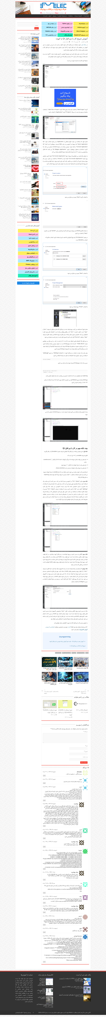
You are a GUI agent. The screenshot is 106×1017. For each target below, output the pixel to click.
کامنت (69, 627)
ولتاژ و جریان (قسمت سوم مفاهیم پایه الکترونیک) (24, 109)
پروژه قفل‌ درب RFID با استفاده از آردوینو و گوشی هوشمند (71, 979)
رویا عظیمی (83, 41)
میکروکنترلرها (86, 16)
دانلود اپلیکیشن (19, 1013)
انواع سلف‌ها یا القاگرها (25, 190)
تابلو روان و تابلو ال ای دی (28, 283)
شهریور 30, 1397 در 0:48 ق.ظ (49, 804)
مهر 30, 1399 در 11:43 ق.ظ (49, 883)
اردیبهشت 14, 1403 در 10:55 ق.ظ (50, 928)
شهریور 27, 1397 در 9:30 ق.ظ (49, 787)
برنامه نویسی (65, 41)
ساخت (32, 253)
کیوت (87, 653)
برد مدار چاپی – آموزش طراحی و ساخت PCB (79, 691)
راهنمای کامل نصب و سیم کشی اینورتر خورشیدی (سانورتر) (24, 54)
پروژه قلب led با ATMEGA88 (27, 166)
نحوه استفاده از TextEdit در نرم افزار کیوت (50, 711)
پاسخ (44, 775)
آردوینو (50, 16)
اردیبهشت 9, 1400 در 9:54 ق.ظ (49, 906)
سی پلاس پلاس (58, 653)
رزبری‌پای (54, 16)
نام (86, 746)
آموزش (83, 24)
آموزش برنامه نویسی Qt (66, 653)
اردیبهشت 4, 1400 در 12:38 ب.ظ (50, 896)
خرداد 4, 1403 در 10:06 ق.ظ (49, 936)
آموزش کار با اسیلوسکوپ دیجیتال (25, 133)
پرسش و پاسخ (27, 1013)
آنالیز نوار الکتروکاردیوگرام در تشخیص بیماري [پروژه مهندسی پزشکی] (25, 215)
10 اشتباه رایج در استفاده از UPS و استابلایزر (24, 78)
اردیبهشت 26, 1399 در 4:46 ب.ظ (50, 850)
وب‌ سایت (85, 757)
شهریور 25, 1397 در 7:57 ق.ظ (49, 779)
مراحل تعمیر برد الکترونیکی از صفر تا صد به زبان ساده (24, 70)
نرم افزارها (71, 16)
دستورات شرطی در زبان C (25, 100)
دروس (52, 24)
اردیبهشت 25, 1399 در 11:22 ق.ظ (50, 829)
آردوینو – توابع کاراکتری (25, 116)
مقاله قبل (83, 45)
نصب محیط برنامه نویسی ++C (71, 845)
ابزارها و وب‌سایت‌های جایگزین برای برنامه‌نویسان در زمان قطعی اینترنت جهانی (24, 39)
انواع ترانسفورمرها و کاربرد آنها (41, 990)
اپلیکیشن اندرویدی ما (20, 999)
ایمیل (86, 751)
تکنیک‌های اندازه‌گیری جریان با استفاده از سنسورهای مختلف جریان (41, 981)
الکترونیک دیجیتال (78, 16)
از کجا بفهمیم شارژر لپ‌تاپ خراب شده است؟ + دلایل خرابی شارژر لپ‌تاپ (24, 62)
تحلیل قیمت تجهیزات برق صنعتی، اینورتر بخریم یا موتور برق (25, 46)
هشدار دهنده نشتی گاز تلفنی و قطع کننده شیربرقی (24, 149)
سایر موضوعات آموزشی (62, 16)
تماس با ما (45, 16)
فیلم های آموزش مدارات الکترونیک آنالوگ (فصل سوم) (25, 142)
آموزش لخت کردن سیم (25, 182)
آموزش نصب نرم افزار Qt (72, 878)
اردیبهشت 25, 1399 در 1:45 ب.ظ (50, 841)
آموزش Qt (74, 653)
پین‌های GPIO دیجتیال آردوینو (25, 174)
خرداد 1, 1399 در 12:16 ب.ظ (49, 872)
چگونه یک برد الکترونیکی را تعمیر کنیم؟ (24, 86)
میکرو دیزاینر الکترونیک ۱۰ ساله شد (24, 198)
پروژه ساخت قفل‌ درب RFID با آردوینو (72, 987)
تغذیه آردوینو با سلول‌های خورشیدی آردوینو (71, 995)
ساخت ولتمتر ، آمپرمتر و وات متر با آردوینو (51, 691)
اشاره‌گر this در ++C (82, 710)
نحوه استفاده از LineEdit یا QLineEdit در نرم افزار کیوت (65, 712)
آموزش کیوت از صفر (81, 653)
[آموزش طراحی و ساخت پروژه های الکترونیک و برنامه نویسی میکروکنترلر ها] (53, 8)
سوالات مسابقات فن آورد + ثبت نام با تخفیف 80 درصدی (24, 207)
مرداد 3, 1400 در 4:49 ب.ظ (48, 916)
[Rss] (33, 1012)
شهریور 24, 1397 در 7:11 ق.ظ (49, 772)
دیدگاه (86, 732)
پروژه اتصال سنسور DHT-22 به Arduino (25, 125)
